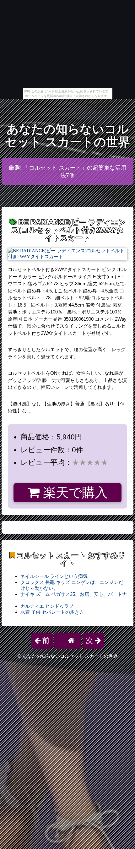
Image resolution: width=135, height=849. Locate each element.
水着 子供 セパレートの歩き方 (52, 612)
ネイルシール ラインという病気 (54, 576)
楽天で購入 (74, 492)
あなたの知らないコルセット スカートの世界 (67, 135)
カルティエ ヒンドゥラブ (46, 606)
